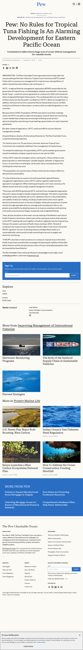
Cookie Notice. (41, 642)
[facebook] (3, 67)
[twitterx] (10, 67)
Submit (73, 275)
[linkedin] (7, 67)
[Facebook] (49, 587)
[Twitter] (58, 587)
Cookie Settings (28, 646)
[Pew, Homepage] (41, 4)
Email (6, 272)
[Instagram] (52, 587)
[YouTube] (61, 587)
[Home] (19, 526)
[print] (17, 67)
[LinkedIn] (55, 587)
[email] (13, 67)
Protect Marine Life (27, 401)
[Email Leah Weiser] (30, 315)
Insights (5, 563)
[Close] (80, 635)
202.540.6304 (34, 313)
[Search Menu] (74, 4)
